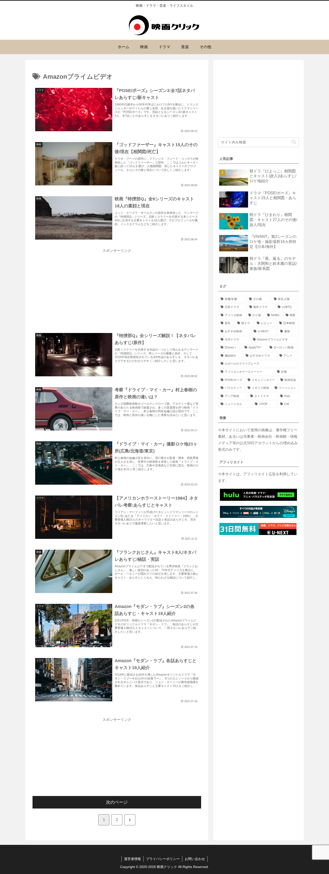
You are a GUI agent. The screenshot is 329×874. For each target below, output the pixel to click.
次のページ (117, 802)
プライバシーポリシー (163, 859)
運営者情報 (132, 859)
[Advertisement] (117, 287)
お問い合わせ (195, 859)
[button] (294, 142)
